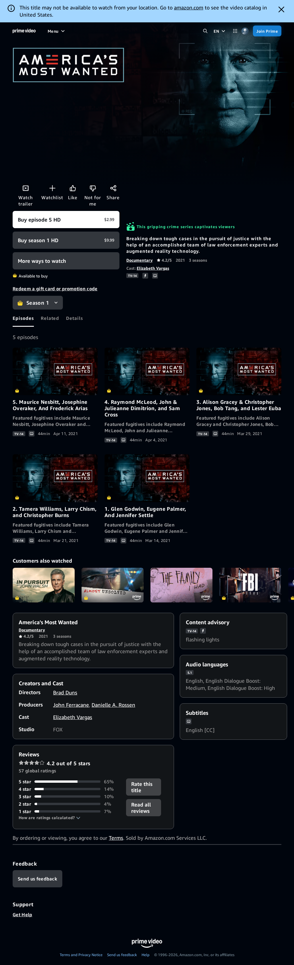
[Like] (72, 188)
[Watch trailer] (25, 188)
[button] (49, 818)
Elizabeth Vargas (153, 268)
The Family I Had (181, 585)
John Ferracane (71, 705)
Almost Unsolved (113, 585)
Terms (116, 838)
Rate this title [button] (141, 787)
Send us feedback (122, 954)
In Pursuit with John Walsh (44, 585)
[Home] (24, 31)
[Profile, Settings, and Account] (245, 31)
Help (146, 954)
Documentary (139, 260)
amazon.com (188, 7)
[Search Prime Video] (205, 31)
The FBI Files (250, 585)
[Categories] (235, 31)
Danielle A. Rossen (113, 705)
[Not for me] (92, 188)
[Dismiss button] (281, 9)
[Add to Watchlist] (52, 188)
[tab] (23, 318)
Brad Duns (65, 692)
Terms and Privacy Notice (81, 954)
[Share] (113, 188)
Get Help (22, 914)
